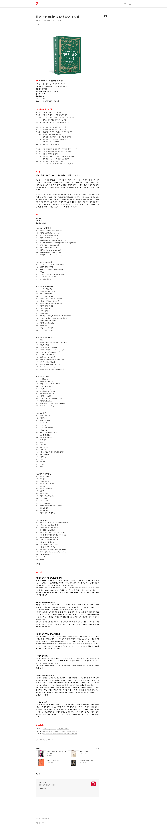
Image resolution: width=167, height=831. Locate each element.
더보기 (97, 748)
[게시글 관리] (43, 739)
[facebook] (39, 823)
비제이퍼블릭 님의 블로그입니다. (47, 785)
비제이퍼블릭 (43, 783)
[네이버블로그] (37, 823)
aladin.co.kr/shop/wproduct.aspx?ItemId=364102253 (60, 731)
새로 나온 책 (38, 21)
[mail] (43, 823)
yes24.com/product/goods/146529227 (55, 729)
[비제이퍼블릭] (37, 3)
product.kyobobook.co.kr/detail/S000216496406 (60, 734)
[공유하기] (41, 739)
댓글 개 (38, 774)
